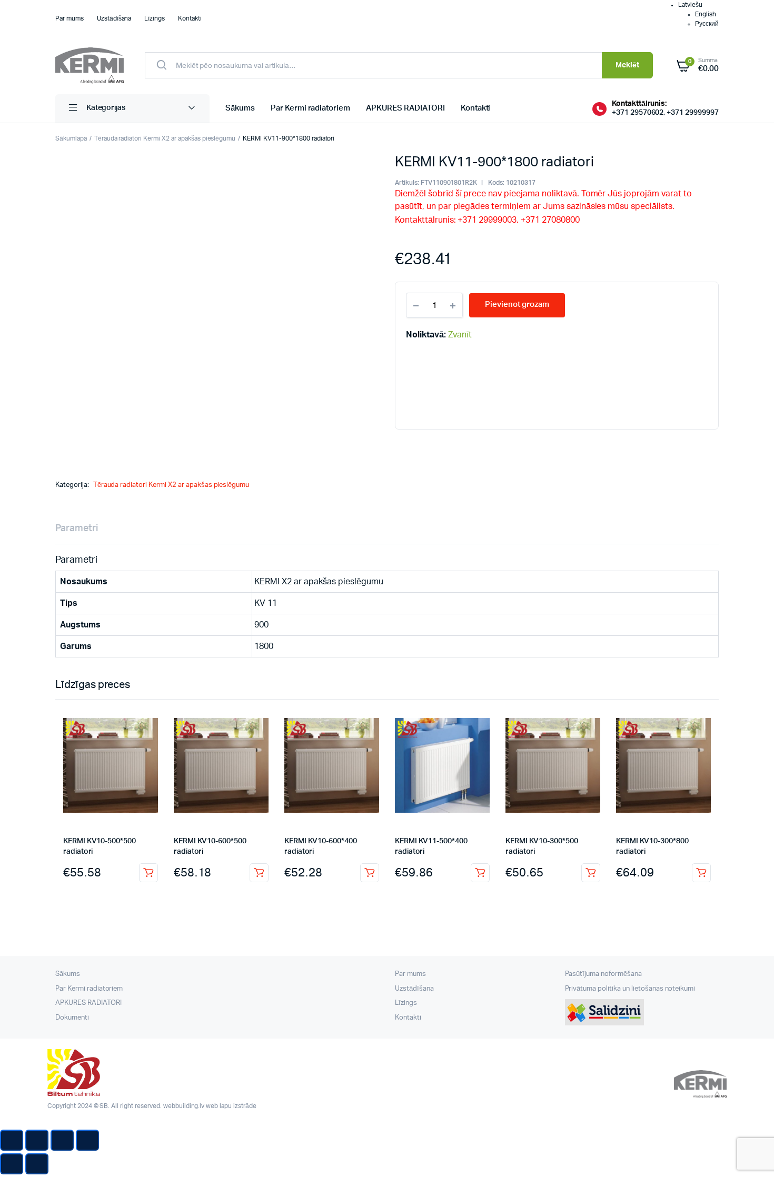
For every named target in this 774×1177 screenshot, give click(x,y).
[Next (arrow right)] (36, 1163)
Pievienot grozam (148, 872)
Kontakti (190, 18)
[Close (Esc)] (11, 1140)
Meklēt (627, 65)
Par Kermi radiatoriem (310, 108)
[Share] (36, 1140)
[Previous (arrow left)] (11, 1163)
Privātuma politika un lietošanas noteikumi (630, 988)
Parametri (76, 528)
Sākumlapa (71, 138)
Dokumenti (72, 1017)
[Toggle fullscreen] (62, 1140)
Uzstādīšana (114, 18)
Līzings (154, 18)
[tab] (76, 529)
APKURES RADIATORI (405, 108)
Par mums (69, 18)
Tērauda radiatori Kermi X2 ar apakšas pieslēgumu (165, 138)
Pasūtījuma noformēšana (603, 974)
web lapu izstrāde (231, 1106)
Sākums (240, 108)
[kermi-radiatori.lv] (89, 65)
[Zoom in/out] (87, 1140)
